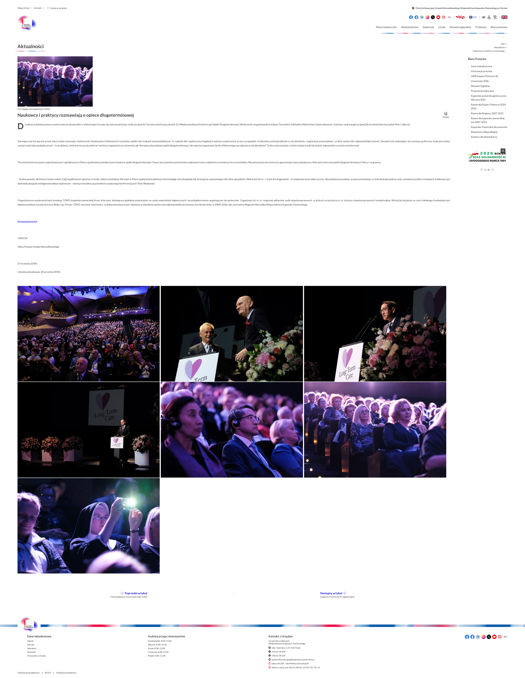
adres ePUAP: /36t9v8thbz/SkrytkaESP (290, 663)
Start (503, 44)
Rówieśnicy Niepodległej (484, 131)
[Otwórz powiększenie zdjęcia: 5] (232, 429)
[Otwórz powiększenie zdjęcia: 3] (375, 333)
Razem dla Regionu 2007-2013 (487, 113)
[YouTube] (438, 17)
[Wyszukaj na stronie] (48, 8)
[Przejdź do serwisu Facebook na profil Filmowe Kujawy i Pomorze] (422, 17)
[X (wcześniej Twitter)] (433, 17)
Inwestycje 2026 (480, 80)
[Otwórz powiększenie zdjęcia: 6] (375, 429)
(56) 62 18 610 (278, 655)
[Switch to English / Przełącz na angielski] (504, 17)
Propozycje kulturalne (482, 90)
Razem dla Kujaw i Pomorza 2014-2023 (488, 106)
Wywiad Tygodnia (480, 85)
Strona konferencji (27, 221)
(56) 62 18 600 (278, 651)
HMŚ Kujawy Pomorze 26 (484, 76)
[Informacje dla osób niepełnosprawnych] (492, 17)
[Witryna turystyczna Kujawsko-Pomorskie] (473, 17)
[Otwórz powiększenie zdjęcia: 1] (89, 333)
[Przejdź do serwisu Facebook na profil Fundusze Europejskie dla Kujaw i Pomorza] (416, 17)
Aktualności (499, 47)
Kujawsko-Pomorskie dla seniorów (489, 126)
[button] (488, 156)
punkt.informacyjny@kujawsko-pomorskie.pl (293, 659)
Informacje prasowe (481, 71)
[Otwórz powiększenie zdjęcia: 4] (89, 429)
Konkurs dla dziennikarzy (484, 136)
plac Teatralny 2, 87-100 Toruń (286, 647)
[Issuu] (444, 17)
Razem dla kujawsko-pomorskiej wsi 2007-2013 (487, 120)
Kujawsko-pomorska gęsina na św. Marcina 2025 (489, 97)
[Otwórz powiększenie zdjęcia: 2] (232, 333)
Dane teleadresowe (481, 66)
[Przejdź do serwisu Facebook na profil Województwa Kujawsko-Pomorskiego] (411, 17)
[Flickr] (449, 17)
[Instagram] (427, 17)
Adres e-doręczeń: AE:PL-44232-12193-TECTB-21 (296, 667)
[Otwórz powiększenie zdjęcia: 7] (89, 525)
